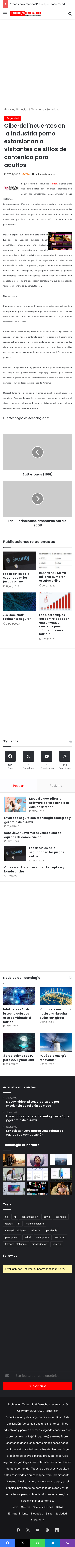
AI (15, 1216)
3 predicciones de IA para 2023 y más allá (18, 1058)
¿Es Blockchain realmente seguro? (17, 617)
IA (19, 1223)
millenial (36, 1230)
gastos (9, 1223)
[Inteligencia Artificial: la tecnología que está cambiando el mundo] (19, 996)
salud (28, 1237)
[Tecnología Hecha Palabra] (26, 13)
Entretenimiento (18, 1513)
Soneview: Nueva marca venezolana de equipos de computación (32, 835)
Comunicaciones (43, 1507)
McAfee (53, 183)
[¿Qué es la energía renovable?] (56, 1042)
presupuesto (12, 1237)
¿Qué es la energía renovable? (53, 1058)
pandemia (51, 1230)
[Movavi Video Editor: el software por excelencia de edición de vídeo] (15, 804)
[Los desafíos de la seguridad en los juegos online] (19, 561)
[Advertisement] (37, 60)
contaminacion (29, 1216)
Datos (59, 1507)
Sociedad (61, 1513)
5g (6, 1216)
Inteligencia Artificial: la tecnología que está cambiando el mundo (19, 1015)
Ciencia (25, 1507)
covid (47, 1216)
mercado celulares (15, 1230)
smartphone (42, 1237)
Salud (49, 1513)
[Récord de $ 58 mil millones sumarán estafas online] (55, 560)
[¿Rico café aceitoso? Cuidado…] (14, 1160)
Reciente (56, 786)
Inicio (10, 109)
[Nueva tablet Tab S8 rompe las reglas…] (61, 1188)
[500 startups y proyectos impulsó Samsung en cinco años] (38, 1188)
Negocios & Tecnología (30, 109)
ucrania (57, 1244)
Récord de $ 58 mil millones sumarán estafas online (52, 577)
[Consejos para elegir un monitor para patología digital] (14, 1174)
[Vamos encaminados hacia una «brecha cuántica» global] (56, 996)
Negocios (37, 1513)
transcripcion (39, 1244)
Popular (18, 786)
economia (60, 1216)
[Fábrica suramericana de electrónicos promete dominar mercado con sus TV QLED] (14, 1188)
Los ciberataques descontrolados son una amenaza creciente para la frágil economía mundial (54, 624)
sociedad (60, 1237)
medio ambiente (35, 1223)
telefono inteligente (16, 1244)
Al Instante (37, 1520)
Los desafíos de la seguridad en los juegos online (16, 577)
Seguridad (53, 109)
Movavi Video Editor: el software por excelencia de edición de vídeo (49, 803)
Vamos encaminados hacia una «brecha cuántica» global (55, 1013)
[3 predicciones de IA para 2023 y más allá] (19, 1042)
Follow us (10, 1256)
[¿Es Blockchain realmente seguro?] (19, 601)
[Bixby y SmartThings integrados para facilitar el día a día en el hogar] (38, 1174)
